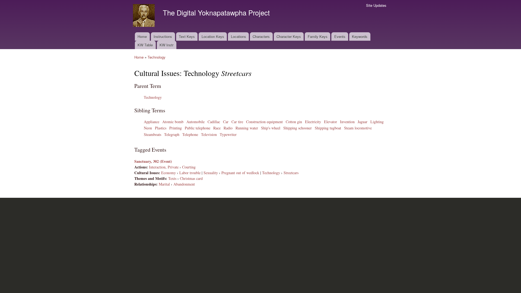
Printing (175, 127)
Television (209, 134)
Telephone (190, 134)
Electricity (313, 121)
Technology (157, 57)
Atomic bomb (172, 121)
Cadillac (214, 121)
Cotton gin (294, 121)
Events (339, 36)
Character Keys (289, 36)
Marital (164, 184)
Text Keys (187, 36)
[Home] (144, 16)
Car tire (237, 121)
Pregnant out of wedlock (240, 172)
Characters (261, 36)
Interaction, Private (164, 167)
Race (217, 127)
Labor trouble (190, 172)
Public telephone (197, 127)
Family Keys (318, 36)
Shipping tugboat (328, 127)
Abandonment (184, 184)
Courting (189, 167)
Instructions (163, 36)
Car (225, 121)
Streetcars (291, 172)
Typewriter (228, 134)
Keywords (359, 36)
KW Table (145, 44)
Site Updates (376, 5)
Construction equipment (264, 121)
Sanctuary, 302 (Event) (153, 161)
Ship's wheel (270, 127)
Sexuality (211, 172)
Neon (148, 127)
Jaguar (362, 121)
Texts (172, 178)
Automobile (195, 121)
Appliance (151, 121)
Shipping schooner (297, 127)
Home (142, 36)
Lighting (377, 121)
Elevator (330, 121)
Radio (228, 127)
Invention (347, 121)
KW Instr (166, 44)
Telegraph (171, 134)
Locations (238, 36)
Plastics (160, 127)
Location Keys (213, 36)
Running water (247, 127)
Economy (168, 172)
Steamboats (152, 134)
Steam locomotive (358, 127)
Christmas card (191, 178)
